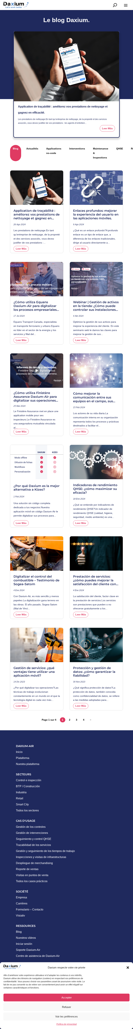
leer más (107, 128)
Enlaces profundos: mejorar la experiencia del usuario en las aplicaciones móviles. (95, 214)
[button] (128, 967)
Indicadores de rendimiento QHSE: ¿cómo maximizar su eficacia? (95, 488)
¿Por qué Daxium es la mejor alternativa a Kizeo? (37, 488)
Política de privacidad (66, 1024)
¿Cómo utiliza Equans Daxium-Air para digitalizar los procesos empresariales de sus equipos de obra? (35, 306)
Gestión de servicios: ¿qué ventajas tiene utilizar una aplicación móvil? (34, 671)
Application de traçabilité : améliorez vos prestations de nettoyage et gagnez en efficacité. (37, 214)
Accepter (66, 997)
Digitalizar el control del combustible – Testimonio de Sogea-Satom (36, 580)
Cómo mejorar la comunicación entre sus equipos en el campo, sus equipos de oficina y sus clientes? (93, 397)
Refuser (66, 1007)
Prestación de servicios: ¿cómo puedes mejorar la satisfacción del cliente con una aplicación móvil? (94, 580)
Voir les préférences (66, 1016)
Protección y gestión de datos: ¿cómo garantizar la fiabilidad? (94, 671)
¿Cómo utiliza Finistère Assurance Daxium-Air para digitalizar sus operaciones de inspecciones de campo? (35, 396)
